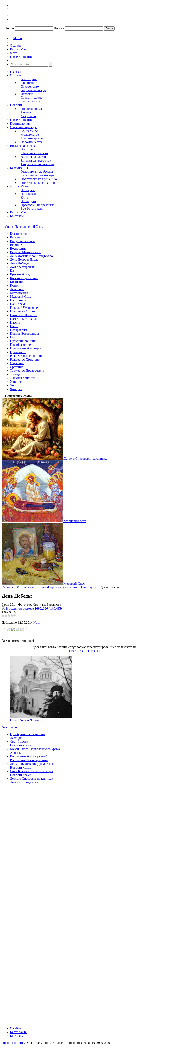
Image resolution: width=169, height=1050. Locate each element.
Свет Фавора (19, 741)
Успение (16, 381)
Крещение (17, 281)
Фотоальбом (25, 587)
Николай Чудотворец (25, 307)
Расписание (29, 82)
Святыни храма (31, 97)
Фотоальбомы (19, 186)
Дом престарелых (22, 267)
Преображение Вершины (27, 734)
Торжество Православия (27, 370)
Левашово (17, 289)
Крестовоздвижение (24, 278)
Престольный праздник (37, 205)
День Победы (19, 263)
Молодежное (30, 134)
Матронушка (19, 293)
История (27, 94)
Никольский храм (22, 311)
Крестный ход (20, 274)
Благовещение (20, 233)
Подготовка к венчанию (38, 182)
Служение (17, 363)
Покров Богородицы (24, 333)
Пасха (14, 326)
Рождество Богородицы (26, 355)
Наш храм (28, 190)
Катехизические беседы (37, 175)
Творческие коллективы (37, 164)
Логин (9, 28)
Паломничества (32, 142)
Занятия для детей (33, 156)
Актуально (28, 116)
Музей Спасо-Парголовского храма (35, 749)
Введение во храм (22, 241)
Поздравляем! (19, 330)
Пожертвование (21, 119)
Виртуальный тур (33, 90)
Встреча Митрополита (25, 252)
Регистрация (80, 650)
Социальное (29, 131)
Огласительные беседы (37, 171)
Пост (13, 337)
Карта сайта (18, 212)
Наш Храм (17, 304)
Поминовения (20, 123)
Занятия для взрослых (36, 160)
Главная (15, 71)
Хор (12, 385)
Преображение (20, 344)
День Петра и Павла (24, 259)
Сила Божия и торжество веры (31, 771)
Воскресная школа (23, 145)
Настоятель (28, 193)
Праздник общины (23, 341)
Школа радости (12, 1042)
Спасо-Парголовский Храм (24, 226)
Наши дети (28, 201)
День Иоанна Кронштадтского (31, 256)
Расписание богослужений (29, 756)
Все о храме (29, 79)
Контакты (17, 216)
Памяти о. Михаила (24, 318)
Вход (94, 650)
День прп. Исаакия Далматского (32, 764)
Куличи (15, 285)
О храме (15, 75)
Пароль (59, 28)
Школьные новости (34, 153)
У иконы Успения (22, 378)
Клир (24, 197)
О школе (27, 149)
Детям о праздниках (24, 782)
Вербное (16, 244)
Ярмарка (16, 389)
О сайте (15, 1028)
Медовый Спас (20, 296)
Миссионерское (32, 138)
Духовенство (30, 86)
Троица (15, 374)
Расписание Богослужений (29, 760)
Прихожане (18, 352)
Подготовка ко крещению (39, 179)
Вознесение (18, 248)
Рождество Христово (25, 359)
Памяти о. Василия (23, 315)
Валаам (15, 237)
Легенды (16, 738)
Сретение (16, 367)
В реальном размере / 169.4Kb (34, 608)
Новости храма (31, 108)
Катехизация (19, 168)
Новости (16, 105)
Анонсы (26, 112)
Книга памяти (30, 101)
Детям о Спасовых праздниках (31, 778)
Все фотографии (32, 208)
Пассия (15, 322)
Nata (36, 622)
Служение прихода (23, 127)
